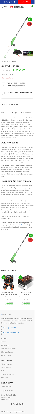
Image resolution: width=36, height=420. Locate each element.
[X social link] (7, 2)
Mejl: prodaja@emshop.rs (11, 333)
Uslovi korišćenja (6, 367)
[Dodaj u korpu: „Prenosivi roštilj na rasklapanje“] (26, 288)
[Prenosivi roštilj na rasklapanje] (26, 283)
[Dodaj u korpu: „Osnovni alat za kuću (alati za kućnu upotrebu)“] (8, 288)
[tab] (2, 113)
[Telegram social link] (14, 2)
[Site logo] (17, 7)
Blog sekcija (4, 377)
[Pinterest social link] (9, 2)
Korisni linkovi (6, 361)
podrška (4, 338)
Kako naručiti (5, 345)
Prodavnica (4, 371)
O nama (3, 342)
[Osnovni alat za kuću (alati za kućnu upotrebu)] (9, 283)
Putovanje (29, 297)
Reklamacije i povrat (7, 352)
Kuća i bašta (12, 61)
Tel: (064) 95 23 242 (9, 328)
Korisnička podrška (6, 386)
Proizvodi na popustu (7, 374)
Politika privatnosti (6, 364)
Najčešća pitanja (6, 355)
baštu (21, 225)
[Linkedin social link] (12, 2)
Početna (4, 61)
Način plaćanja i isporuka (8, 348)
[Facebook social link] (4, 2)
